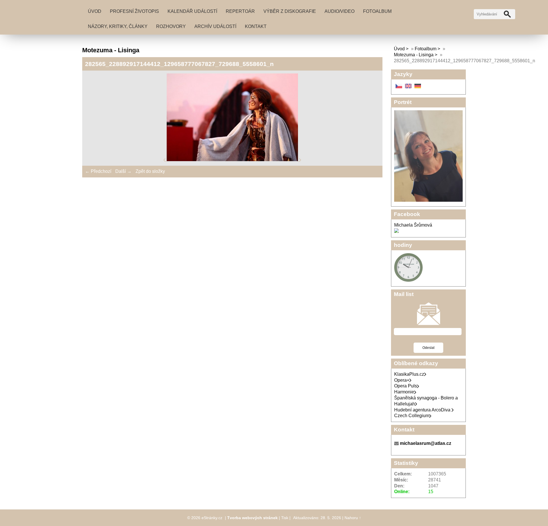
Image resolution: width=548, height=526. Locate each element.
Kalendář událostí (192, 11)
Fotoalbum (377, 11)
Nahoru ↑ (352, 517)
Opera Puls (405, 385)
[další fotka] (300, 159)
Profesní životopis (134, 11)
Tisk (284, 517)
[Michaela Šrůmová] (396, 231)
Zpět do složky (150, 171)
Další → (123, 171)
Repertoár (240, 11)
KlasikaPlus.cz (409, 374)
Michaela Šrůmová (413, 225)
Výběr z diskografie (289, 11)
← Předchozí (98, 171)
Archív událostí (215, 26)
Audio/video (339, 11)
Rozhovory (171, 26)
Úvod (94, 11)
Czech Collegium (411, 415)
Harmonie (404, 391)
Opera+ (401, 380)
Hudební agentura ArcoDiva (423, 409)
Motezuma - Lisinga (414, 54)
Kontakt (256, 26)
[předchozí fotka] (165, 159)
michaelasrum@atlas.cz (425, 443)
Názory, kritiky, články (118, 26)
